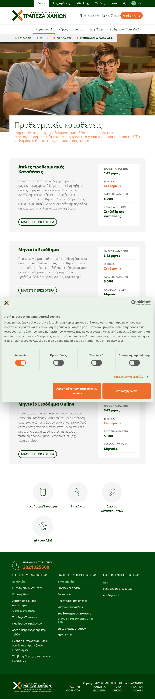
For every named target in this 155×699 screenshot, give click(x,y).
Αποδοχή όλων (126, 391)
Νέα (105, 582)
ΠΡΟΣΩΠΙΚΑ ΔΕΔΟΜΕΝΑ (98, 688)
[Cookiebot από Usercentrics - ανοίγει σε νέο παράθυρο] (134, 303)
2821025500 (36, 567)
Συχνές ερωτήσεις (69, 588)
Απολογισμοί (111, 595)
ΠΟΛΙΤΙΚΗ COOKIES (137, 688)
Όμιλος (100, 3)
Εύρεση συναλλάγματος (27, 588)
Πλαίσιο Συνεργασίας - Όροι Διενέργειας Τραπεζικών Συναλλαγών (30, 645)
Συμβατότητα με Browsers (74, 613)
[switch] (58, 363)
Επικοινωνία (91, 15)
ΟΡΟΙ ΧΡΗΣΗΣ (117, 688)
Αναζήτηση (112, 15)
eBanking (83, 3)
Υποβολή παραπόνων (71, 607)
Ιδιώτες (41, 3)
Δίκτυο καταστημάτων (72, 628)
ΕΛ (134, 3)
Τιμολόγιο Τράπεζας (24, 617)
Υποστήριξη (119, 3)
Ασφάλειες (96, 29)
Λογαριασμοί (44, 29)
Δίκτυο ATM (65, 635)
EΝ (139, 3)
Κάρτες (63, 29)
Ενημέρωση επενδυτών (118, 588)
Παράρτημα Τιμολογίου (27, 623)
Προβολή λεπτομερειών (127, 376)
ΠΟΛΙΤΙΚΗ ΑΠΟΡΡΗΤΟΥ (72, 688)
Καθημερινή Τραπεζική (124, 29)
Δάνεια (79, 29)
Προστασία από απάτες (72, 601)
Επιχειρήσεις (61, 3)
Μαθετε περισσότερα (37, 222)
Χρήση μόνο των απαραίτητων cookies (76, 391)
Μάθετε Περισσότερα (37, 454)
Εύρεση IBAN (20, 594)
